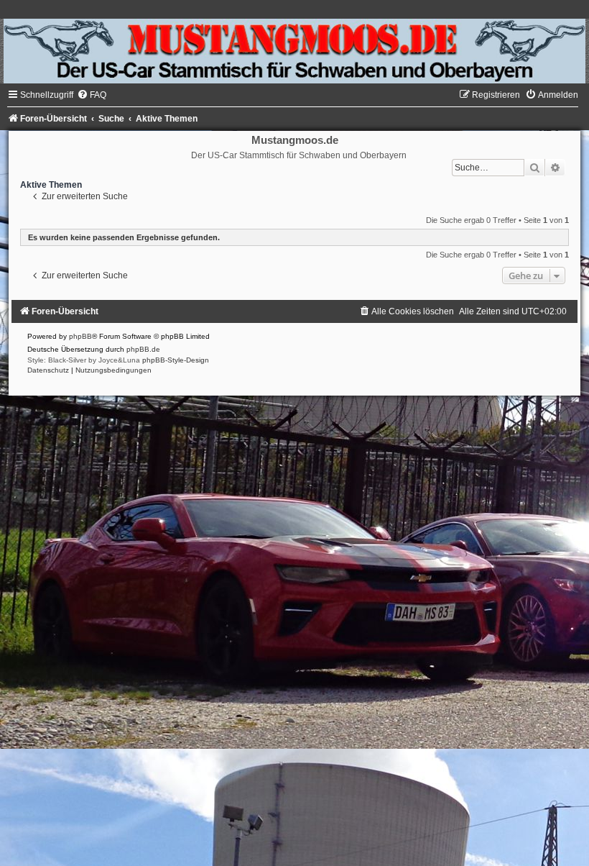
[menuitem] (91, 95)
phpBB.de (143, 349)
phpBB (80, 336)
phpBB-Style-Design (175, 360)
